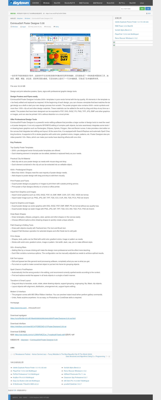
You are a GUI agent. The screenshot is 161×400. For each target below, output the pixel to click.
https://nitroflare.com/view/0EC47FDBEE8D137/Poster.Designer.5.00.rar (38, 326)
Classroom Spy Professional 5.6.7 (75, 377)
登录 (149, 13)
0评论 (57, 27)
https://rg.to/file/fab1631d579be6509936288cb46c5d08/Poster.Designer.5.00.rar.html (43, 318)
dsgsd (24, 27)
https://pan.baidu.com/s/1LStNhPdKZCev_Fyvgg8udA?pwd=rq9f (40, 334)
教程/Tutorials (84, 3)
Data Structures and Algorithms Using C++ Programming (85, 356)
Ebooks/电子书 (70, 3)
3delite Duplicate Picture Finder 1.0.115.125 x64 (29, 367)
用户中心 (122, 3)
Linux (142, 3)
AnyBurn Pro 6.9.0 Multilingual (23, 377)
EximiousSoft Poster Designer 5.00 (27, 23)
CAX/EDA (35, 3)
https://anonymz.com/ (18, 308)
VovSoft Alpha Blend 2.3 (72, 367)
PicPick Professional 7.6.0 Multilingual (26, 374)
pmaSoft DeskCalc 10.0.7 (73, 384)
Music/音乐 (110, 3)
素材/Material (97, 3)
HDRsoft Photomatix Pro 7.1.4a (75, 374)
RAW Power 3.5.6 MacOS (124, 26)
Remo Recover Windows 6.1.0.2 (75, 371)
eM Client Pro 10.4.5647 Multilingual (76, 381)
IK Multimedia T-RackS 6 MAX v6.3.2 (26, 384)
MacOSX (57, 3)
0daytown (19, 3)
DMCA (41, 397)
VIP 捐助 (46, 397)
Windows (46, 3)
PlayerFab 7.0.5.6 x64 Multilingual (25, 371)
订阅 (148, 9)
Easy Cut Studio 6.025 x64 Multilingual (26, 381)
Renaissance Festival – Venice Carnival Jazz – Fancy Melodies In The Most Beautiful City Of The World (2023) (53, 354)
